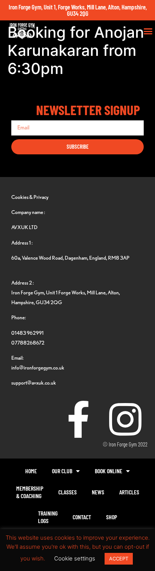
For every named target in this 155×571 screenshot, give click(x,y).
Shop (111, 516)
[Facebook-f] (78, 419)
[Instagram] (125, 419)
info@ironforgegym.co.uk (37, 367)
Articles (129, 492)
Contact (82, 516)
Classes (67, 492)
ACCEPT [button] (118, 559)
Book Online (108, 470)
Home (31, 470)
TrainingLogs (48, 516)
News (98, 492)
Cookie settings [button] (74, 558)
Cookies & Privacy (30, 197)
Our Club (62, 470)
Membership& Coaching (29, 492)
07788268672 (27, 342)
